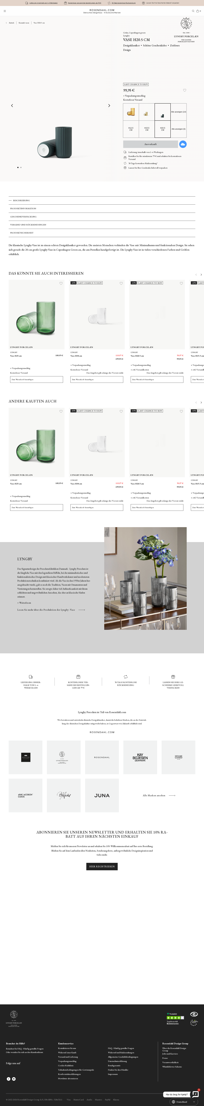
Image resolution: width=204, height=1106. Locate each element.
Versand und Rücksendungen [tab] (28, 224)
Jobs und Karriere (170, 1054)
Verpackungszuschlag (67, 1061)
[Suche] (193, 11)
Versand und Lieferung (68, 1057)
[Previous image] (12, 105)
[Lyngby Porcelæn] (64, 757)
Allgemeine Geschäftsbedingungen (123, 1057)
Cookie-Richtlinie (65, 1065)
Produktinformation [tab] (23, 208)
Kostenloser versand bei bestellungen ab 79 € (84, 3)
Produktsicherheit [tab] (21, 232)
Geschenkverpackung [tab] (23, 216)
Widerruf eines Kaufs (67, 1052)
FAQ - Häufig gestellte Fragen (121, 1048)
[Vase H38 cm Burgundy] (114, 354)
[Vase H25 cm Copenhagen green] (41, 354)
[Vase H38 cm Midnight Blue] (101, 354)
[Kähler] (25, 757)
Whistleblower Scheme (172, 1066)
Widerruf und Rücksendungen (121, 1052)
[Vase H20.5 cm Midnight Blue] (167, 354)
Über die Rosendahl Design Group (174, 1049)
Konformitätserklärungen (69, 1074)
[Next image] (109, 105)
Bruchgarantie (114, 1065)
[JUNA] (102, 795)
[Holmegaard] (178, 757)
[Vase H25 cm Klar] (54, 354)
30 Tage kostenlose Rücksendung (124, 3)
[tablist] (102, 216)
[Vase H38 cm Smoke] (108, 354)
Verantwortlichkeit (170, 1062)
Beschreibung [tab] (21, 200)
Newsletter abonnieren (68, 1078)
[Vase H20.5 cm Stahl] (160, 354)
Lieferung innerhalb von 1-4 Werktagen (43, 3)
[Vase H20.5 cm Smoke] (173, 354)
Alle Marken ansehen (154, 795)
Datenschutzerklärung (117, 1061)
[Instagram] (13, 1079)
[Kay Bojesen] (140, 757)
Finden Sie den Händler (118, 1070)
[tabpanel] (102, 249)
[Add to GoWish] (183, 144)
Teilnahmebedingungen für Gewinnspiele (76, 1070)
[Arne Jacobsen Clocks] (25, 795)
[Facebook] (8, 1079)
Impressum (113, 1074)
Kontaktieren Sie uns (67, 1048)
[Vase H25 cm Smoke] (47, 354)
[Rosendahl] (102, 757)
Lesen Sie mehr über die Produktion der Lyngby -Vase (46, 609)
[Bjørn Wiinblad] (64, 795)
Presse (165, 1058)
